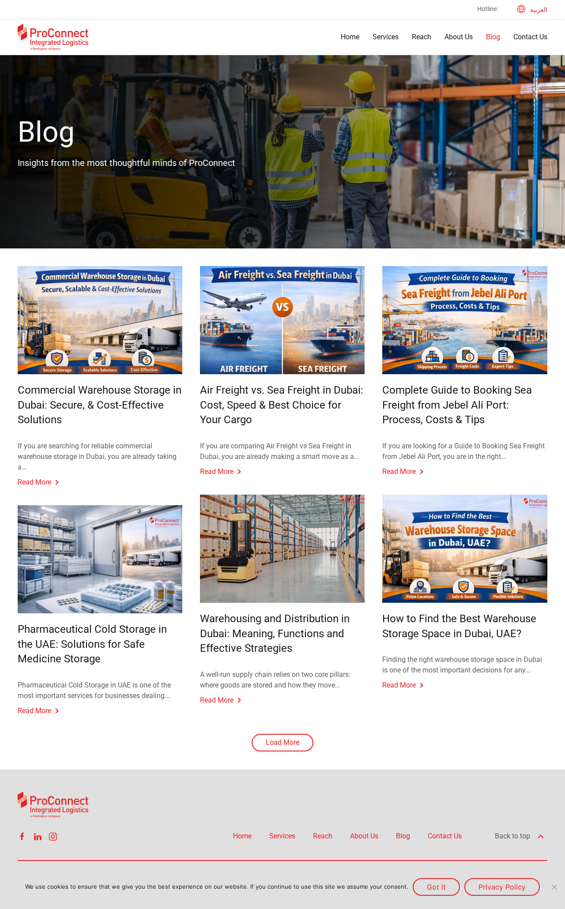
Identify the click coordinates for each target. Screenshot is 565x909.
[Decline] (554, 887)
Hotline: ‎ (488, 8)
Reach (421, 37)
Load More (282, 742)
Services (386, 37)
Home (350, 37)
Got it (436, 887)
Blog (493, 37)
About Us (458, 37)
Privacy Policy (502, 887)
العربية (538, 9)
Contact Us (530, 37)
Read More (34, 482)
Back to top (513, 836)
